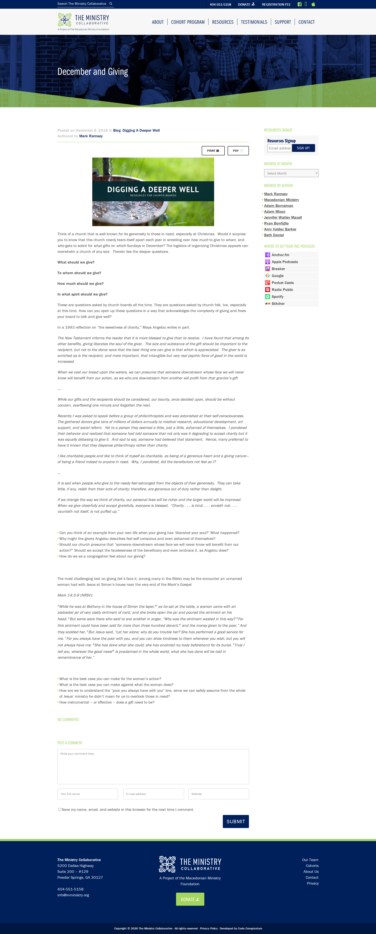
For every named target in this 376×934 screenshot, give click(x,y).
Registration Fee (276, 4)
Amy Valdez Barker (280, 229)
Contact (312, 877)
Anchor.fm (280, 254)
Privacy (313, 883)
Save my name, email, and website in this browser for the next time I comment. (128, 809)
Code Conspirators (250, 928)
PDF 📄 (238, 151)
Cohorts (312, 865)
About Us (311, 871)
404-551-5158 (220, 4)
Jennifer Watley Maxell (283, 217)
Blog (117, 130)
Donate (244, 4)
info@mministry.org (73, 894)
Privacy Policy (209, 928)
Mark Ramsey (91, 135)
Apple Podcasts (285, 261)
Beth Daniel (274, 234)
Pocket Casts (283, 282)
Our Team (310, 859)
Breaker (278, 268)
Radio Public (282, 289)
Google (278, 275)
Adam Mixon (274, 211)
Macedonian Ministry (281, 199)
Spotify (278, 296)
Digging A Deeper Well (141, 130)
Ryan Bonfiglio (276, 223)
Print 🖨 (213, 151)
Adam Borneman (278, 205)
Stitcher (278, 303)
